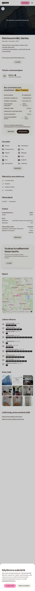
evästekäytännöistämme (8, 581)
